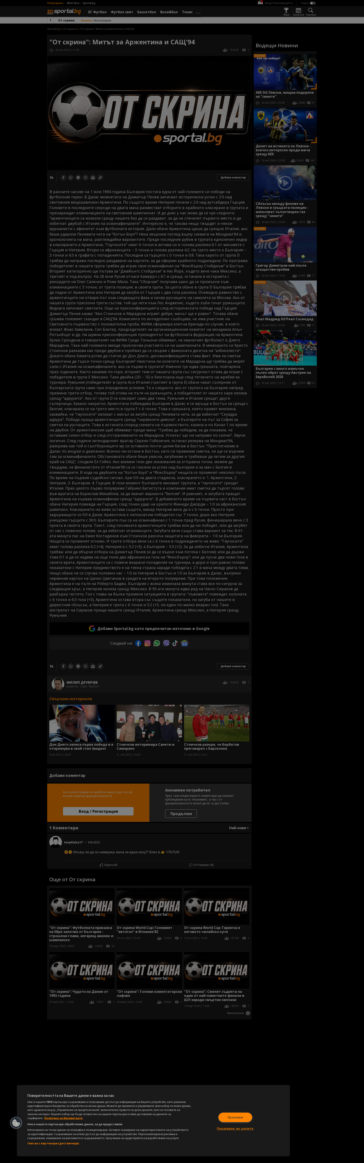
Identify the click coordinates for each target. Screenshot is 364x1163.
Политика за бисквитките (63, 1118)
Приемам (235, 1117)
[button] (16, 1123)
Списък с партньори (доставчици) (53, 1143)
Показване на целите (235, 1128)
